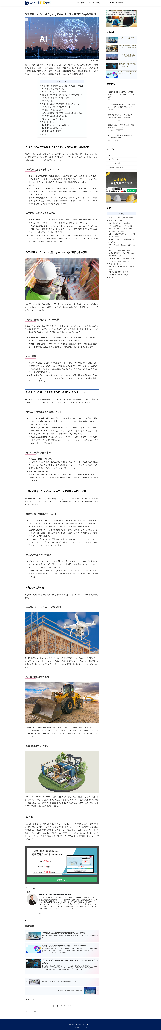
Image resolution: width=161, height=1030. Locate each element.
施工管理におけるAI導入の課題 (55, 92)
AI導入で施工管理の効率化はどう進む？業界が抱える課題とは (63, 86)
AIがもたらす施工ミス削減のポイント (57, 107)
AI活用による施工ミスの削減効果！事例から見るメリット (61, 104)
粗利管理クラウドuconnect (84, 1024)
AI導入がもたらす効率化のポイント (57, 89)
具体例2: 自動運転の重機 (53, 128)
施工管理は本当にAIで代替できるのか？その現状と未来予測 (62, 95)
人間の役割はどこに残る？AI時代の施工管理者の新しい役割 (62, 113)
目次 (59, 81)
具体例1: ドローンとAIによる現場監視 (57, 125)
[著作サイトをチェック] (40, 913)
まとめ (44, 134)
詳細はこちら (62, 880)
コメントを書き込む (62, 1006)
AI (27, 920)
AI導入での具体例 (48, 122)
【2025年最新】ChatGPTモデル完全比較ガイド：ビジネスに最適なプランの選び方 (121, 94)
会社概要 (71, 1024)
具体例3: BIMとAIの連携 (53, 131)
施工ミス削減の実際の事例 (54, 110)
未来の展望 (49, 101)
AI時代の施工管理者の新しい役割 (56, 116)
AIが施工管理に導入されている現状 (57, 98)
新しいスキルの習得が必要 (54, 119)
